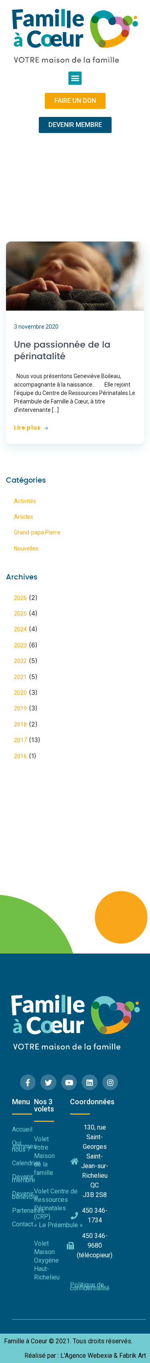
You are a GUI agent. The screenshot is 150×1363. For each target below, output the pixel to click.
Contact (22, 1224)
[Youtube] (69, 1082)
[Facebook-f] (28, 1082)
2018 (20, 724)
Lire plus (27, 428)
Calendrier (23, 1163)
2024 (20, 629)
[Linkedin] (90, 1082)
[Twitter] (48, 1082)
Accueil (22, 1129)
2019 (20, 708)
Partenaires (23, 1210)
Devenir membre (23, 1178)
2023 (20, 645)
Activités (25, 501)
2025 (20, 613)
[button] (75, 78)
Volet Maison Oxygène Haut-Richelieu (47, 1260)
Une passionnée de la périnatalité (62, 350)
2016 (20, 756)
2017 (20, 740)
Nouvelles (26, 548)
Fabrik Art (132, 1356)
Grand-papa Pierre (37, 532)
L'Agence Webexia (86, 1356)
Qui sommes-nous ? (23, 1146)
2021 (20, 677)
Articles (23, 517)
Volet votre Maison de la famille (44, 1155)
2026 (20, 598)
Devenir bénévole (23, 1195)
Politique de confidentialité (89, 1286)
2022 (20, 661)
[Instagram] (110, 1082)
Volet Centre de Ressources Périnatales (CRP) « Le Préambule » (48, 1207)
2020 (20, 693)
